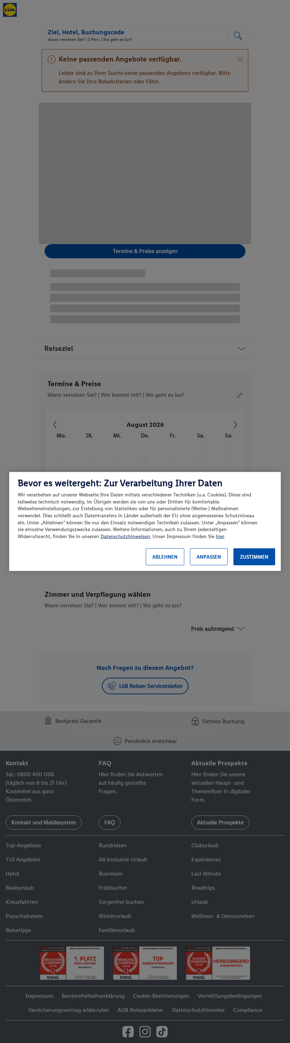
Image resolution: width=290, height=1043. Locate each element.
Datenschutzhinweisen (125, 537)
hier (220, 537)
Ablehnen (165, 557)
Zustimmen (254, 557)
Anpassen (209, 557)
